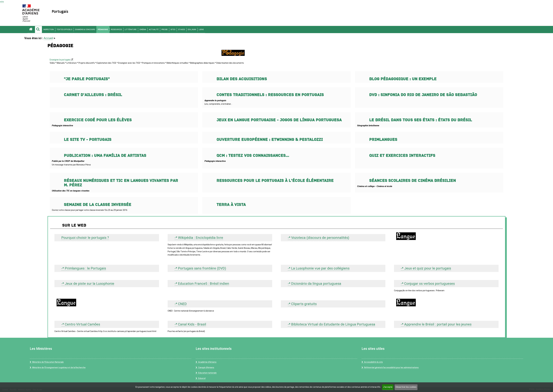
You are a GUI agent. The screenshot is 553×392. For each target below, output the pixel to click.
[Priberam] (107, 302)
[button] (38, 29)
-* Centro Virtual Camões (80, 324)
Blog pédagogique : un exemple (403, 78)
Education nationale (207, 373)
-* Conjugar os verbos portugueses (428, 284)
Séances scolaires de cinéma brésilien (412, 180)
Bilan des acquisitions (242, 78)
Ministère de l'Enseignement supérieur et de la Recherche (59, 367)
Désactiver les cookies (406, 387)
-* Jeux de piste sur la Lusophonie (87, 284)
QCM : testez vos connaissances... (253, 155)
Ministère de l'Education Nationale (48, 362)
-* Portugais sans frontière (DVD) (200, 268)
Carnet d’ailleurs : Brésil (93, 94)
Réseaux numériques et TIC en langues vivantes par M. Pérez (121, 183)
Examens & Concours (85, 29)
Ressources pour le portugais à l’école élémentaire (275, 180)
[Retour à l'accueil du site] (31, 29)
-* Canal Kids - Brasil (190, 324)
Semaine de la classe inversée (97, 204)
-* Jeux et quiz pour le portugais (426, 268)
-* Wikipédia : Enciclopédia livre (199, 238)
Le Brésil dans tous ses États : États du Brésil (420, 120)
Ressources (116, 29)
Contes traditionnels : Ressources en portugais (270, 94)
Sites (173, 29)
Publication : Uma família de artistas (105, 155)
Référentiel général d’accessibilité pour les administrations (391, 367)
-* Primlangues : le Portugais (83, 268)
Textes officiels (64, 29)
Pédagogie (103, 29)
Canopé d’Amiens (206, 367)
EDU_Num (192, 29)
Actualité (154, 29)
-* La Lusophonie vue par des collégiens (319, 268)
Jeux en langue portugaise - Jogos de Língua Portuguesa (279, 120)
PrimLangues (383, 139)
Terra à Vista (231, 204)
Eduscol (202, 378)
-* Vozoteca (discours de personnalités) (318, 238)
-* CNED (181, 304)
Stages (181, 29)
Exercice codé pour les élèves (98, 120)
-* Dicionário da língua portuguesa (314, 284)
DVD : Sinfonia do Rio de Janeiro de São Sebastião (423, 94)
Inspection (48, 29)
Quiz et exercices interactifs (402, 155)
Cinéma (142, 29)
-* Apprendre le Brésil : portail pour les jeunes (436, 324)
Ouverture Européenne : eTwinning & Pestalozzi (270, 139)
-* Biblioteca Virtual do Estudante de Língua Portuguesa (331, 324)
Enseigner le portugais (60, 59)
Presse (164, 29)
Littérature (131, 29)
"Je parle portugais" (87, 78)
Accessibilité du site (373, 362)
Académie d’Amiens (207, 362)
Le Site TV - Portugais (87, 139)
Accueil (48, 38)
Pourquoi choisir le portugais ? (85, 238)
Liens (201, 29)
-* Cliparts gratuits (302, 304)
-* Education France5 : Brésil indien (202, 284)
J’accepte (387, 387)
